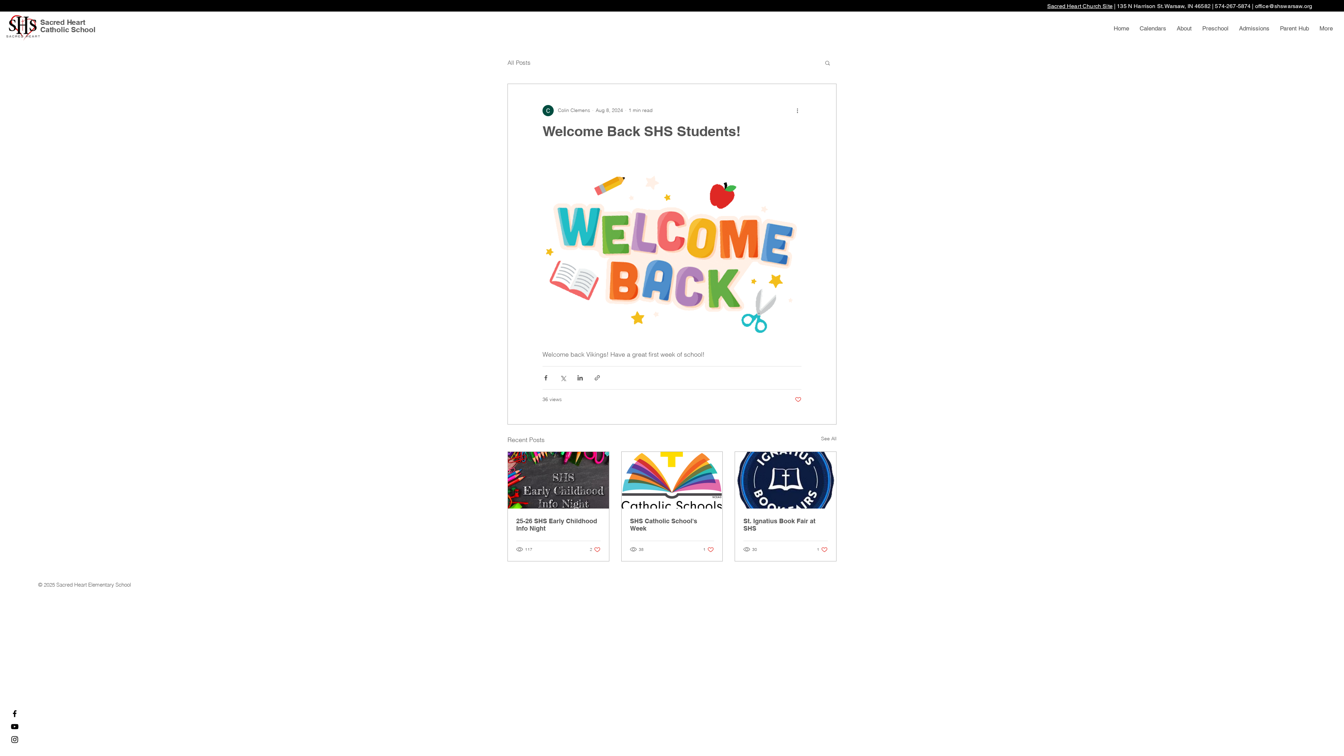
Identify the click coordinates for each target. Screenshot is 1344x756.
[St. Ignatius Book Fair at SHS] (785, 480)
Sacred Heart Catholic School (68, 26)
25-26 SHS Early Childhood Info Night (556, 524)
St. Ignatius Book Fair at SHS (779, 524)
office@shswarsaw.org (1283, 6)
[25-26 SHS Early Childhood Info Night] (558, 480)
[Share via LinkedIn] (580, 377)
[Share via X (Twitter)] (563, 377)
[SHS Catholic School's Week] (672, 480)
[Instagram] (14, 739)
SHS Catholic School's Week (663, 524)
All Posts (519, 62)
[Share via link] (597, 377)
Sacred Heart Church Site (1080, 6)
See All (828, 438)
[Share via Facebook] (545, 377)
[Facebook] (14, 713)
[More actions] (797, 110)
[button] (827, 62)
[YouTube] (14, 726)
